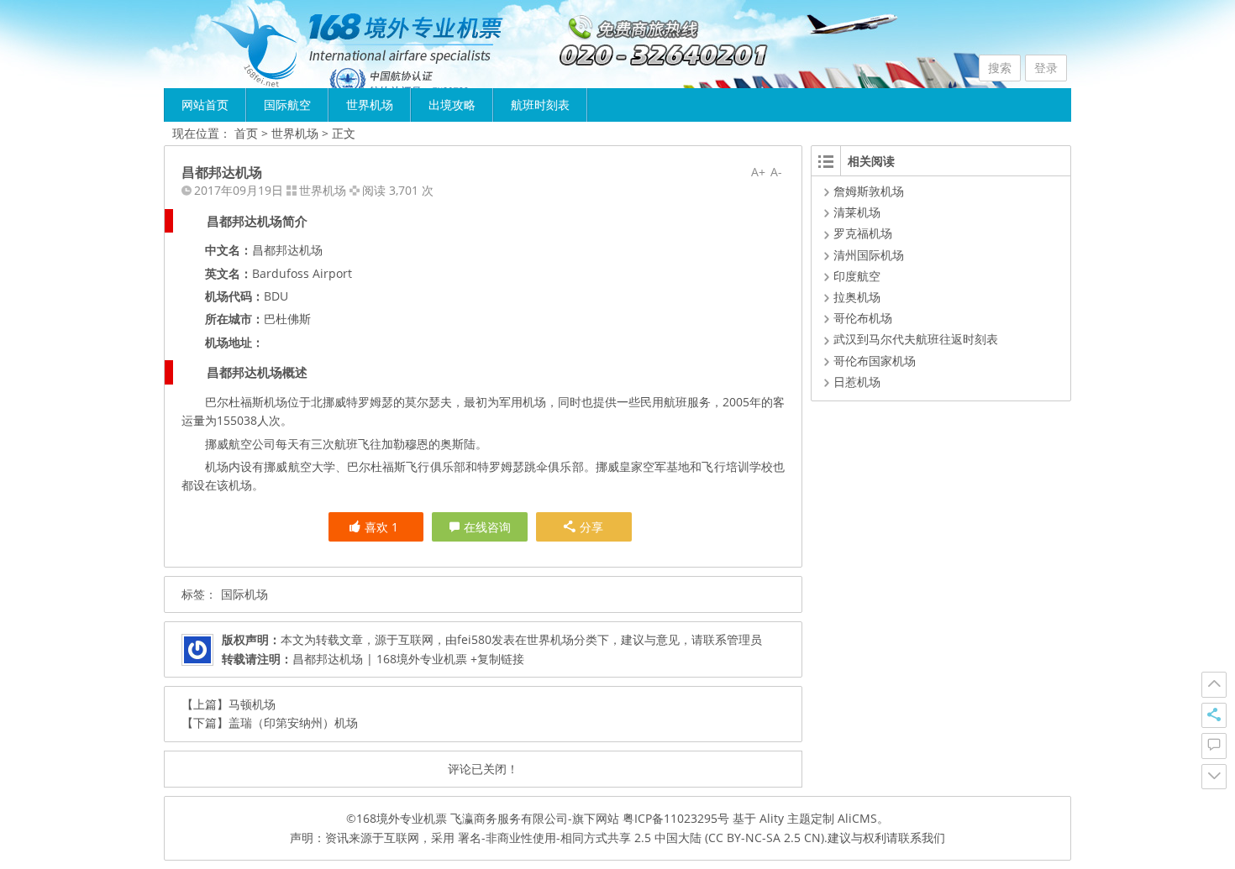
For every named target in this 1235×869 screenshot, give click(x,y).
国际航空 (287, 105)
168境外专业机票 (401, 818)
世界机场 (369, 105)
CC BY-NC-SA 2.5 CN (764, 837)
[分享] (1214, 715)
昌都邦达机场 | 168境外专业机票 (379, 659)
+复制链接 (495, 659)
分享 (591, 527)
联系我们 (921, 837)
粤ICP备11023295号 (676, 818)
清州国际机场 (868, 255)
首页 (246, 133)
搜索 (1000, 68)
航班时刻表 (540, 105)
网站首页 (205, 105)
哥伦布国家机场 (874, 361)
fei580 (474, 639)
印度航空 (856, 276)
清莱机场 (856, 212)
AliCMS (857, 818)
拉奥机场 (856, 297)
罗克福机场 (862, 233)
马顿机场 (252, 704)
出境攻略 (452, 105)
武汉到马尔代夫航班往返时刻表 (915, 339)
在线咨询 (487, 527)
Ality (771, 818)
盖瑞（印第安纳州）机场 (293, 722)
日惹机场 (856, 382)
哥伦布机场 (862, 318)
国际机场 (244, 594)
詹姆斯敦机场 (868, 191)
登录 (1046, 68)
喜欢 (381, 527)
